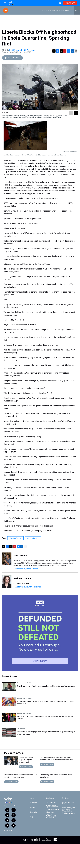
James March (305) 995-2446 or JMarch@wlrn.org (68, 809)
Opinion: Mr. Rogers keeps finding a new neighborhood (26, 759)
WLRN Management (68, 813)
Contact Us (33, 803)
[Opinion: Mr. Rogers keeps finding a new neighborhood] (11, 760)
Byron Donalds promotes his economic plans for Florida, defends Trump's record (46, 686)
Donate (32, 807)
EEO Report (65, 798)
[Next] (76, 113)
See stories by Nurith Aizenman (27, 587)
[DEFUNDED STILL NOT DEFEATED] (40, 633)
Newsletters (50, 798)
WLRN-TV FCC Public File (52, 806)
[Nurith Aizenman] (6, 581)
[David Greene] (6, 558)
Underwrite (33, 812)
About (32, 798)
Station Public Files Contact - (68, 803)
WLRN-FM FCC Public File (52, 810)
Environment (21, 729)
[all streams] (77, 10)
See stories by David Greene (26, 568)
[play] (5, 10)
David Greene (14, 50)
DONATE (71, 3)
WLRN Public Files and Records (51, 816)
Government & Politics (24, 683)
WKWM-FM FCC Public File (51, 813)
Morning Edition (15, 538)
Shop (31, 817)
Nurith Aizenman (28, 50)
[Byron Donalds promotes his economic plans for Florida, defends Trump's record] (9, 686)
